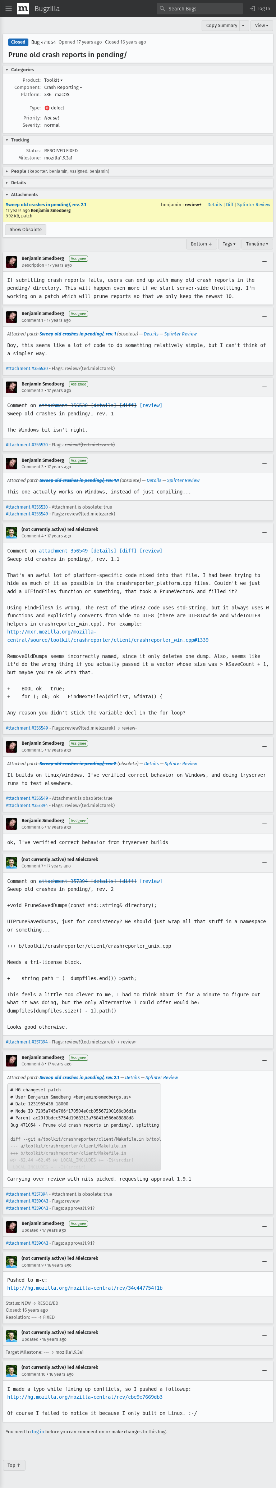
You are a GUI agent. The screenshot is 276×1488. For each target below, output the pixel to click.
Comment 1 (32, 320)
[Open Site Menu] (8, 8)
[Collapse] (264, 262)
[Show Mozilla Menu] (23, 8)
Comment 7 (32, 866)
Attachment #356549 (27, 514)
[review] (150, 405)
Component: (27, 87)
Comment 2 (32, 390)
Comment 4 (32, 535)
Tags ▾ (229, 244)
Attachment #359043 (27, 1201)
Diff (229, 204)
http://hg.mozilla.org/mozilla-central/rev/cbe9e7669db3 (84, 1397)
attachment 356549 (63, 551)
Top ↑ (14, 1465)
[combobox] (200, 8)
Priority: (32, 118)
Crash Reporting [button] (63, 87)
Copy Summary (221, 25)
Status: (33, 150)
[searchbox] (200, 8)
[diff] (128, 405)
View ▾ (261, 25)
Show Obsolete (26, 229)
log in (38, 1431)
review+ (193, 204)
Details (214, 204)
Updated (30, 1230)
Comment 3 (32, 466)
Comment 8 (33, 1064)
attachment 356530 (63, 405)
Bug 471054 (43, 42)
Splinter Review (253, 204)
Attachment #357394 (27, 805)
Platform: (31, 94)
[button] (259, 8)
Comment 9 (32, 1265)
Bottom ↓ (201, 244)
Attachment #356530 (27, 368)
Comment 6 (32, 827)
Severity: (32, 125)
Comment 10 (34, 1374)
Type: (35, 108)
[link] (84, 1127)
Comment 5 (32, 750)
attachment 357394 (63, 881)
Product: (32, 80)
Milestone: (29, 158)
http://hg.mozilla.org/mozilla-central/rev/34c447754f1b (84, 1288)
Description (33, 265)
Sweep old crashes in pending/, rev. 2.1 (46, 204)
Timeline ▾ (257, 244)
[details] (103, 405)
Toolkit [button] (53, 80)
